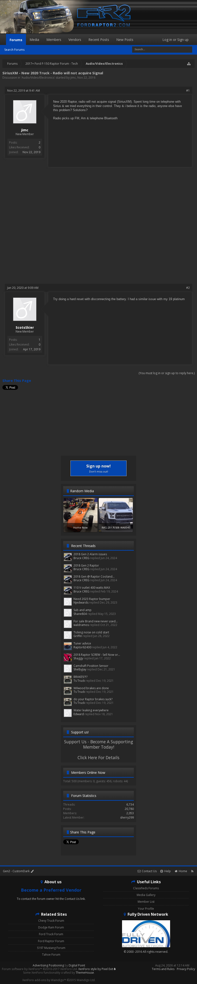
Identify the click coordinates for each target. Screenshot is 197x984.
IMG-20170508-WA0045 (116, 527)
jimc (73, 78)
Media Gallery (146, 895)
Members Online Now (88, 772)
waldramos (81, 625)
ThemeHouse (85, 973)
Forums (16, 40)
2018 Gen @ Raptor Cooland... (94, 576)
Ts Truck (79, 681)
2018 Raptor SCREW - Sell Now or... (97, 655)
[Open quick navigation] (189, 63)
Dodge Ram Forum (51, 927)
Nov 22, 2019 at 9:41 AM (23, 90)
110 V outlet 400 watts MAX (92, 588)
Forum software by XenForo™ (40, 969)
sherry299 (127, 817)
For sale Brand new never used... (96, 621)
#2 (188, 288)
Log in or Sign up (175, 39)
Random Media (82, 491)
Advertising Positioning (48, 965)
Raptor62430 (82, 647)
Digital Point (77, 965)
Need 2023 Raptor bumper (92, 599)
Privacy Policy (186, 969)
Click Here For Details (98, 757)
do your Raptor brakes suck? (93, 699)
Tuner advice (82, 643)
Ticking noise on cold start (91, 632)
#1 (188, 90)
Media (34, 39)
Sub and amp (83, 610)
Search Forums (14, 50)
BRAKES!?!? (80, 677)
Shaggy (78, 658)
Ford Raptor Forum (51, 941)
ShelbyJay (80, 669)
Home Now (80, 527)
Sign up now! (98, 468)
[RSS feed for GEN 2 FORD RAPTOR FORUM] (192, 871)
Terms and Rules (163, 969)
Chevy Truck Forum (51, 921)
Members (53, 39)
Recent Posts (98, 39)
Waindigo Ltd (86, 980)
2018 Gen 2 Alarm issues (90, 554)
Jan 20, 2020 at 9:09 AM (22, 288)
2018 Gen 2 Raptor (86, 565)
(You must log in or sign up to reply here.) (167, 373)
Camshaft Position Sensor (91, 666)
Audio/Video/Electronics (38, 78)
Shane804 (80, 614)
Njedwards (81, 602)
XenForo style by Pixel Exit (96, 969)
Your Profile (146, 909)
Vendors (74, 39)
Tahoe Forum (51, 954)
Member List (146, 902)
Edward (79, 714)
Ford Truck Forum (51, 934)
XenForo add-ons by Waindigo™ (44, 980)
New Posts (124, 39)
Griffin (78, 636)
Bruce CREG (81, 558)
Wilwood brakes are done (91, 688)
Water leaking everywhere (91, 710)
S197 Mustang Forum (51, 948)
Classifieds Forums (146, 888)
